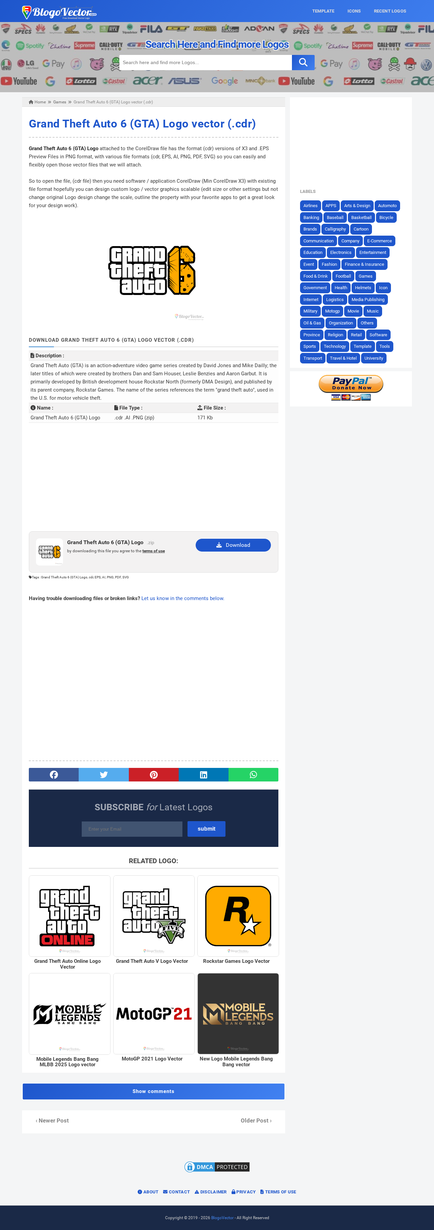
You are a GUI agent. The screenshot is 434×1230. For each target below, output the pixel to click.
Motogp (332, 311)
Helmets (363, 287)
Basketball (361, 217)
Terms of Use (280, 1191)
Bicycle (386, 217)
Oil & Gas (312, 322)
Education (312, 252)
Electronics (341, 252)
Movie (353, 311)
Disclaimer (212, 1191)
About (150, 1191)
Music (373, 311)
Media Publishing (368, 299)
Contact (179, 1191)
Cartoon (361, 229)
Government (315, 287)
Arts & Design (357, 205)
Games (366, 276)
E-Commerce (379, 240)
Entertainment (372, 252)
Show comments (154, 1091)
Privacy (245, 1191)
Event (308, 264)
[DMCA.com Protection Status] (217, 1172)
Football (343, 276)
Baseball (335, 217)
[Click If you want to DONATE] (351, 399)
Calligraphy (335, 229)
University (373, 358)
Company (350, 240)
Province (311, 334)
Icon (383, 287)
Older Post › (256, 1120)
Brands (310, 229)
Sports (309, 346)
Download (236, 545)
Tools (384, 346)
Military (310, 311)
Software (378, 334)
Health (341, 287)
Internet (310, 299)
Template (363, 346)
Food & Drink (315, 276)
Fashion (329, 264)
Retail (356, 334)
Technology (335, 346)
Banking (311, 217)
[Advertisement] (153, 477)
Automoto (387, 205)
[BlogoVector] (59, 18)
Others (367, 322)
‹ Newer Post (52, 1120)
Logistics (335, 299)
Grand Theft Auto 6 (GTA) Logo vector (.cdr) (142, 123)
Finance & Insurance (364, 264)
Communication (318, 240)
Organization (341, 322)
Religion (335, 334)
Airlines (310, 205)
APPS (331, 205)
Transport (312, 358)
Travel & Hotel (343, 358)
